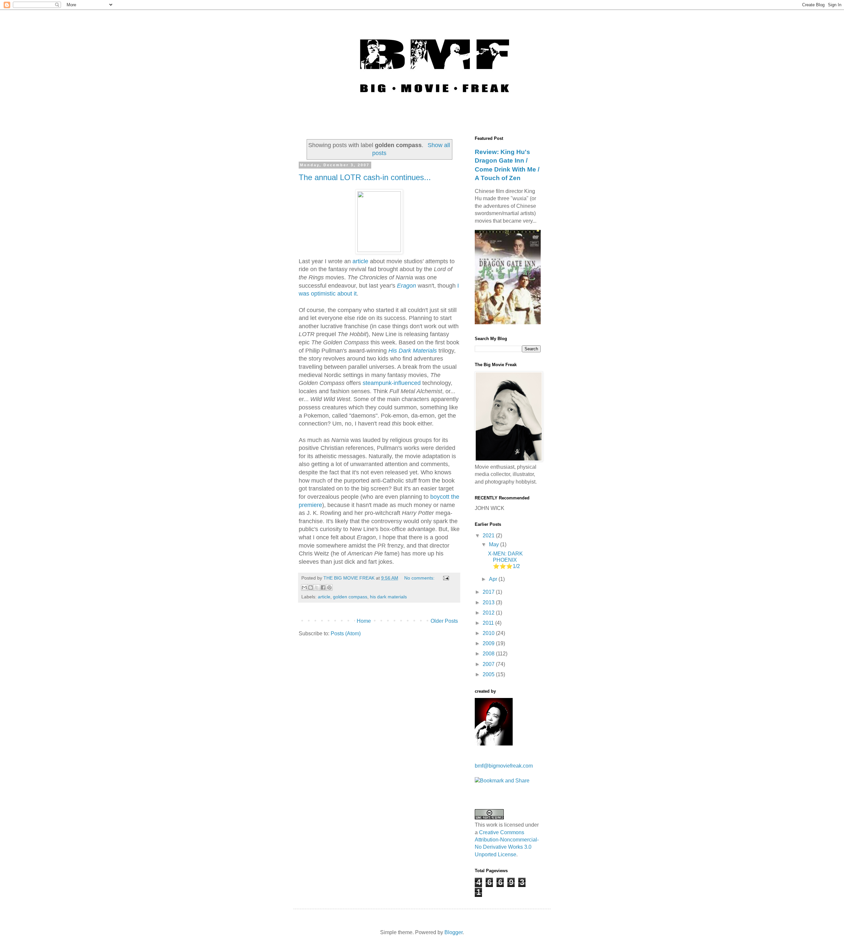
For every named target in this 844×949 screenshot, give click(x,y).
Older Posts (444, 621)
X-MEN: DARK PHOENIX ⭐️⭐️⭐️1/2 (505, 560)
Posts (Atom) (346, 633)
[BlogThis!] (310, 587)
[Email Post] (445, 578)
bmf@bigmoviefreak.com (504, 766)
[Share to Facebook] (323, 587)
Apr (493, 579)
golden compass (350, 596)
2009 (489, 643)
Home (364, 621)
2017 (489, 592)
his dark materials (388, 596)
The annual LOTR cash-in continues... (365, 177)
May (494, 544)
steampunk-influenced (392, 383)
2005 (489, 674)
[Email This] (304, 587)
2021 (489, 535)
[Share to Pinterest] (329, 587)
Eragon (406, 285)
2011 (489, 623)
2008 (489, 653)
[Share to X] (317, 587)
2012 (489, 613)
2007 (489, 664)
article (360, 261)
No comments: (420, 578)
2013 (489, 602)
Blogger (453, 932)
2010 (489, 633)
